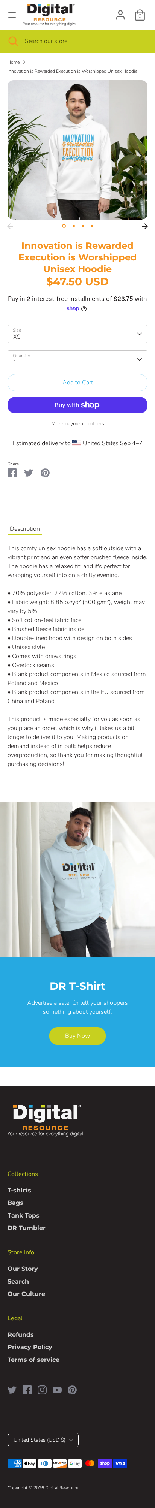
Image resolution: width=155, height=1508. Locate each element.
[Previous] (10, 226)
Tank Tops (24, 1215)
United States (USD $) (39, 1440)
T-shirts (19, 1190)
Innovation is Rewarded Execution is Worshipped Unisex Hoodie (72, 71)
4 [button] (92, 226)
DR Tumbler (27, 1227)
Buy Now (77, 1036)
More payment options (77, 423)
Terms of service (33, 1359)
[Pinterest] (72, 1389)
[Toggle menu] (12, 14)
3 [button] (83, 226)
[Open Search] (12, 41)
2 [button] (74, 226)
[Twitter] (12, 1389)
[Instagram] (42, 1389)
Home (14, 62)
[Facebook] (27, 1389)
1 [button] (64, 226)
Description (25, 529)
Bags (15, 1202)
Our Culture (26, 1293)
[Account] (120, 12)
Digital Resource (61, 1488)
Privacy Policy (30, 1347)
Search (18, 1281)
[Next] (145, 226)
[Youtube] (57, 1389)
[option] (77, 150)
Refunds (21, 1334)
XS (17, 337)
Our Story (23, 1268)
